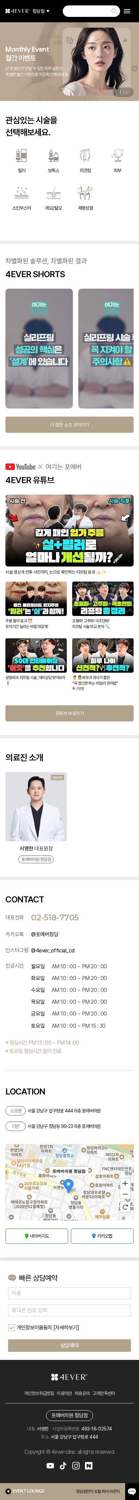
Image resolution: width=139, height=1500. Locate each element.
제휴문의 (82, 1393)
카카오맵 (104, 1236)
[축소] (125, 1194)
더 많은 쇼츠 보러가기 (69, 424)
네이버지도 (39, 1236)
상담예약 (69, 1345)
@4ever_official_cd (52, 950)
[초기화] (125, 1207)
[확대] (125, 1183)
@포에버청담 (44, 934)
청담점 (38, 11)
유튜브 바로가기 (69, 713)
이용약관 (64, 1393)
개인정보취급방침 (39, 1393)
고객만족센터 (103, 1393)
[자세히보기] (66, 1327)
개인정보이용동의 (34, 1327)
